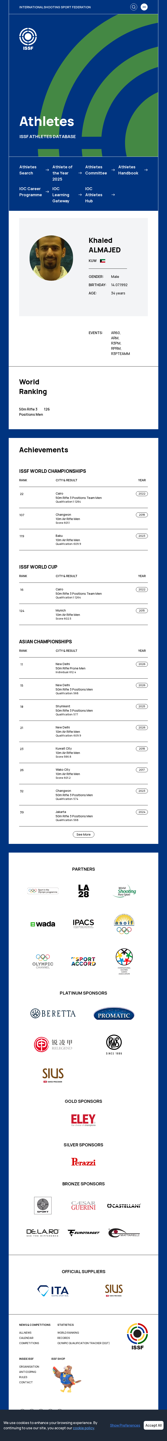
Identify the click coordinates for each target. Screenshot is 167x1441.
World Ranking (68, 1333)
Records (63, 1338)
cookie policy (83, 1428)
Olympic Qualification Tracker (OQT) (83, 1343)
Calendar (26, 1338)
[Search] (133, 6)
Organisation (29, 1366)
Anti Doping (27, 1372)
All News (25, 1333)
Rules (23, 1377)
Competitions (29, 1343)
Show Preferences (125, 1425)
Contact (26, 1382)
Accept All (153, 1425)
